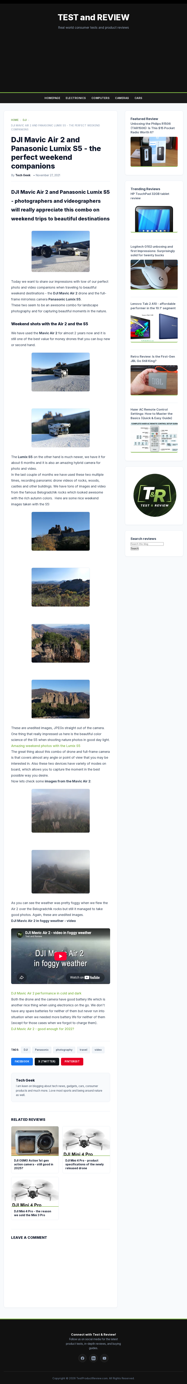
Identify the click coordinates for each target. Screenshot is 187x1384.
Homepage (52, 98)
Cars (138, 98)
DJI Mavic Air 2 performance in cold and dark (46, 993)
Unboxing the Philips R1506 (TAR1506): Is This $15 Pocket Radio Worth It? (153, 128)
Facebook (22, 1061)
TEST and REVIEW (93, 17)
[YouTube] (104, 1358)
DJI (26, 1049)
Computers (100, 98)
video (98, 1049)
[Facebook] (82, 1358)
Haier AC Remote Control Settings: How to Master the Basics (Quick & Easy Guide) (152, 414)
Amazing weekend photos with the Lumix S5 (45, 746)
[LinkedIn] (93, 1358)
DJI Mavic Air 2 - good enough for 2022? (42, 1029)
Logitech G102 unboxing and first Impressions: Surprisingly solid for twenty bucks (153, 251)
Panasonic (42, 1049)
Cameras (122, 98)
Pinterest (72, 1061)
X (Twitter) (47, 1061)
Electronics (76, 98)
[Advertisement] (93, 57)
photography (64, 1049)
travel (83, 1049)
